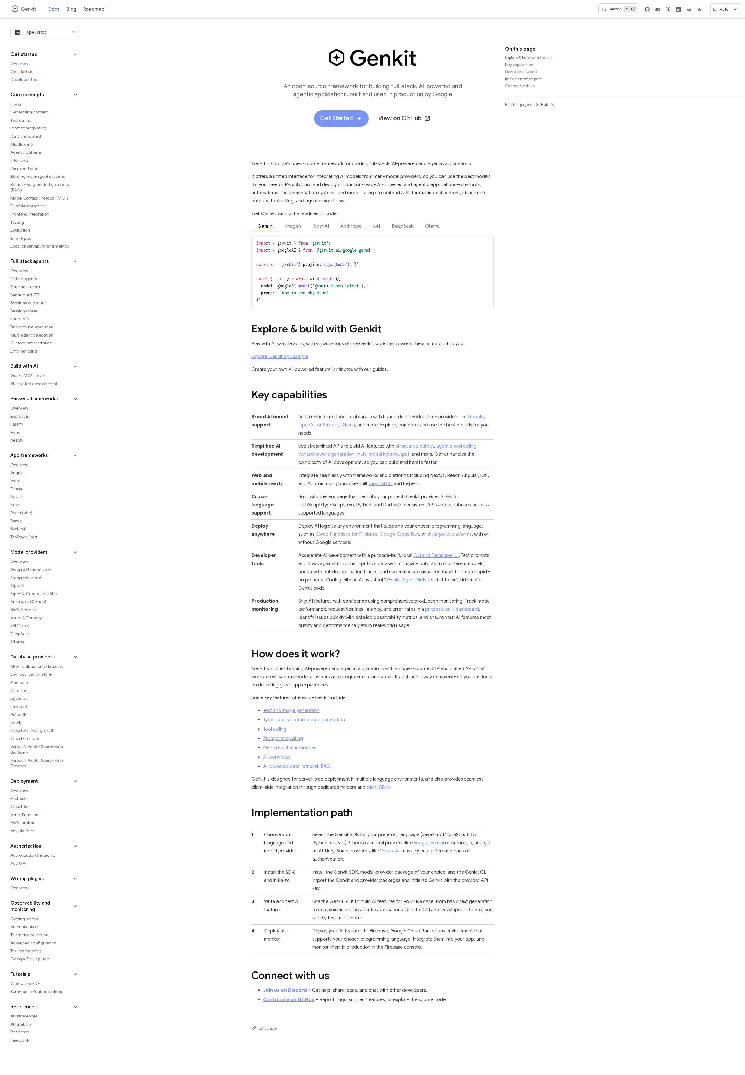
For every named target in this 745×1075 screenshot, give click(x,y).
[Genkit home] (24, 9)
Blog (71, 9)
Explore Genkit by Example (279, 356)
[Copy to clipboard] (486, 242)
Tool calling (274, 729)
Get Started (336, 118)
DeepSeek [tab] (403, 226)
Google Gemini (428, 843)
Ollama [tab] (432, 226)
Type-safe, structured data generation (304, 720)
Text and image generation (291, 710)
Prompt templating (283, 738)
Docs (53, 9)
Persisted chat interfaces (289, 748)
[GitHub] (647, 9)
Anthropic (327, 425)
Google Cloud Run (399, 534)
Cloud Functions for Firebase (346, 534)
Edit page (268, 1028)
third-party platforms (449, 534)
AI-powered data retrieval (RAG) (297, 766)
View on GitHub (399, 118)
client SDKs (381, 484)
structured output (414, 446)
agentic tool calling (456, 446)
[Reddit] (689, 9)
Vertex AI (389, 851)
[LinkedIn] (678, 9)
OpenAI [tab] (321, 226)
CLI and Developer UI (436, 555)
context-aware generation (326, 454)
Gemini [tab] (265, 226)
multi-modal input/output (383, 454)
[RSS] (699, 9)
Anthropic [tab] (351, 226)
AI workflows (276, 757)
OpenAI (306, 425)
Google (476, 417)
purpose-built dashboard (452, 609)
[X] (668, 9)
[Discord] (657, 9)
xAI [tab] (376, 226)
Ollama (347, 425)
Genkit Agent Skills (406, 580)
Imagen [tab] (293, 226)
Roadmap (93, 9)
